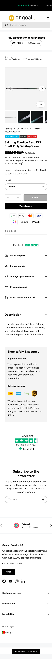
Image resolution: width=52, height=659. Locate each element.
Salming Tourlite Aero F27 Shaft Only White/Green (25, 59)
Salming (8, 129)
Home (7, 57)
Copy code (35, 43)
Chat (8, 572)
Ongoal (11, 627)
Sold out (35, 197)
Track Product (25, 206)
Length (8, 180)
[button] (48, 18)
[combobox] (26, 25)
